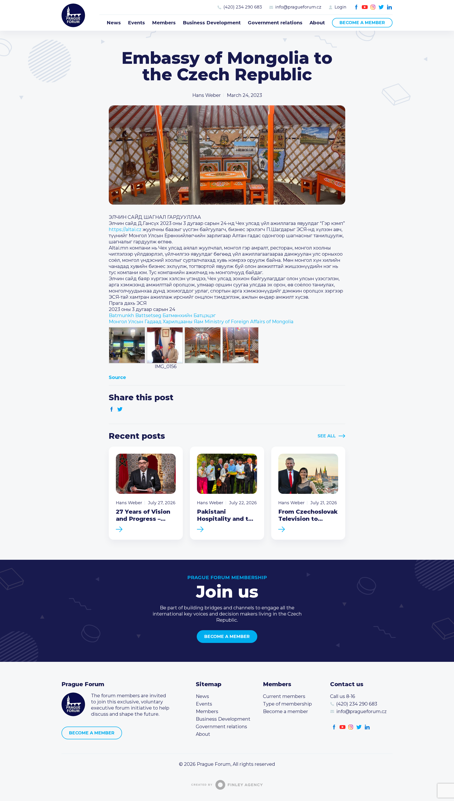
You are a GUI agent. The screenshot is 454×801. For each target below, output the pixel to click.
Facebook (356, 7)
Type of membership (287, 704)
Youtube (365, 7)
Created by (202, 784)
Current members (284, 696)
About (317, 23)
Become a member (362, 22)
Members (164, 23)
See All (327, 436)
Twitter (381, 7)
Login (340, 7)
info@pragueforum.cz (298, 7)
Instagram (373, 7)
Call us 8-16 (342, 696)
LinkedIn (390, 7)
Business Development (212, 23)
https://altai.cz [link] (125, 229)
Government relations (275, 23)
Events (136, 23)
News (114, 23)
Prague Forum (73, 15)
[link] (162, 315)
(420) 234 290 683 (242, 7)
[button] (227, 377)
